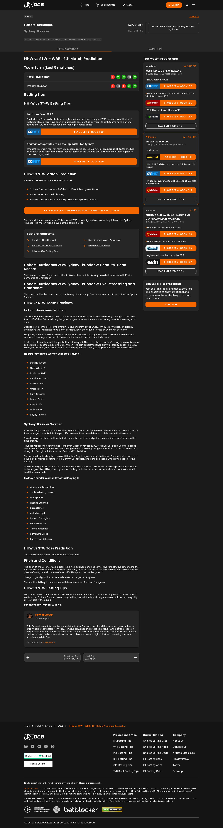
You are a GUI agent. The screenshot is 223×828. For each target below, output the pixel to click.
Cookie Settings (38, 763)
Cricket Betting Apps (155, 747)
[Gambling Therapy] (42, 810)
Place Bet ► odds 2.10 (178, 190)
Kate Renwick (44, 615)
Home (27, 726)
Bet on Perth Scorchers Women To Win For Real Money (81, 210)
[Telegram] (39, 747)
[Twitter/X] (32, 747)
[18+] (27, 810)
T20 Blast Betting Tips (126, 771)
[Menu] (193, 5)
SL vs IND (173, 5)
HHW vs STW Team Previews (47, 245)
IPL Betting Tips (122, 741)
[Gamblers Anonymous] (56, 810)
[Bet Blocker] (81, 810)
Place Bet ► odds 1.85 (178, 102)
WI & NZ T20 (190, 66)
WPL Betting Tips (123, 747)
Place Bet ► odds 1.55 (178, 234)
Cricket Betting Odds (155, 753)
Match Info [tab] (155, 48)
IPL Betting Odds (152, 771)
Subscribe (171, 304)
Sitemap (178, 771)
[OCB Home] (34, 5)
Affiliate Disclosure (184, 753)
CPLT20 (192, 210)
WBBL (60, 726)
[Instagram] (52, 747)
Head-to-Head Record (44, 240)
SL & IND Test (189, 136)
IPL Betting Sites (152, 759)
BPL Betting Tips (122, 759)
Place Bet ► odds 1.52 (178, 86)
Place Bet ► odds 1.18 (178, 157)
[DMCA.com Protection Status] (112, 810)
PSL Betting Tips (122, 753)
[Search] (187, 5)
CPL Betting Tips (122, 765)
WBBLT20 (194, 16)
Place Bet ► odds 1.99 (89, 132)
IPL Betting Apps (152, 765)
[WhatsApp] (26, 747)
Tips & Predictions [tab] (67, 48)
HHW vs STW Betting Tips (45, 251)
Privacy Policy (181, 759)
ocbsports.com (31, 788)
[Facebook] (46, 747)
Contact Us (179, 747)
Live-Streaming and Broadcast (104, 240)
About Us (178, 741)
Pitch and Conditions (99, 245)
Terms (177, 765)
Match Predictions (43, 726)
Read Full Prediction (170, 125)
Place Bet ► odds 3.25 (89, 161)
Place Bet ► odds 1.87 (178, 262)
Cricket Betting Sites (155, 741)
